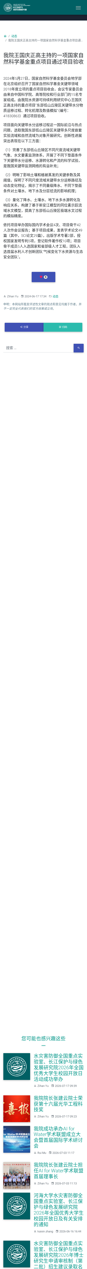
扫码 (64, 327)
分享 (25, 327)
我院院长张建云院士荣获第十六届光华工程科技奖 (58, 1104)
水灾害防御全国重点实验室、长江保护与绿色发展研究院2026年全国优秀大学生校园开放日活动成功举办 (59, 1067)
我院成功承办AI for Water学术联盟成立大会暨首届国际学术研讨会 (58, 1137)
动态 (14, 36)
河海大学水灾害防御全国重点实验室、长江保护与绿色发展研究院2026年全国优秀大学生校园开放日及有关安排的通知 (59, 1210)
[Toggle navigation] (78, 7)
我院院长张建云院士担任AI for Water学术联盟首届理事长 (58, 1170)
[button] (43, 277)
